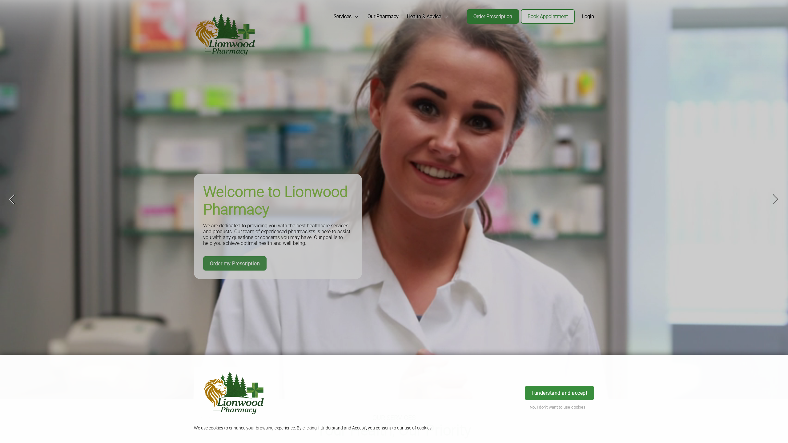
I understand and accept (559, 393)
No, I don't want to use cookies (558, 407)
